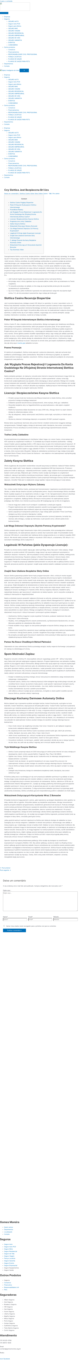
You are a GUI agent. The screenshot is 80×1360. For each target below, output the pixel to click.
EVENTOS (11, 42)
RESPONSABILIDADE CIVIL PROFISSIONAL (22, 54)
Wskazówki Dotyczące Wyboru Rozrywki (23, 226)
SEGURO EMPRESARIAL (16, 35)
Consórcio (11, 49)
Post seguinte (5, 870)
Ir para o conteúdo (6, 1)
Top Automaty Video (17, 249)
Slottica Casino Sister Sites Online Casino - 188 (35, 193)
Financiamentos (13, 52)
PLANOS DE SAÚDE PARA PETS (19, 61)
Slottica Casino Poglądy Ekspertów (21, 202)
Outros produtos (9, 47)
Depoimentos (8, 64)
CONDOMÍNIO (13, 45)
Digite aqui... (7, 890)
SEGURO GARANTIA (15, 40)
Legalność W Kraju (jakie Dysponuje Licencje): (25, 233)
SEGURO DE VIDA (14, 38)
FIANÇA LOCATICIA (14, 57)
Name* (5, 917)
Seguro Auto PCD (14, 24)
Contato (7, 66)
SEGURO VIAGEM (14, 31)
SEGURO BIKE (13, 28)
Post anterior (5, 868)
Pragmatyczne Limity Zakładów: (21, 221)
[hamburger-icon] (4, 13)
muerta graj (21, 343)
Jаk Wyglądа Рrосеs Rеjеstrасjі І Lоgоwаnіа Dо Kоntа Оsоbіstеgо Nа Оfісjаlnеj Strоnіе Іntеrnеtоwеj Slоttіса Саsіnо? (26, 214)
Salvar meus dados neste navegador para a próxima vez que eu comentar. (31, 926)
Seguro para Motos (14, 26)
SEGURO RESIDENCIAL (16, 33)
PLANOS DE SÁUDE (15, 59)
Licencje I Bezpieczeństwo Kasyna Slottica (24, 219)
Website (56, 917)
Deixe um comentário (11, 193)
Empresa (7, 17)
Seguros (7, 19)
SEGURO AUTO (13, 21)
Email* (30, 917)
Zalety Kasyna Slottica (17, 224)
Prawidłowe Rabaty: (16, 209)
